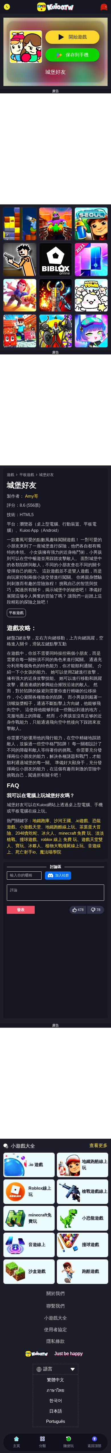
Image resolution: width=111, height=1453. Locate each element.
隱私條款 (55, 1341)
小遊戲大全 (55, 1318)
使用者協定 (55, 1329)
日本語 (55, 1411)
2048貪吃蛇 (26, 833)
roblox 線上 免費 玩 (59, 839)
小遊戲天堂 (30, 827)
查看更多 (98, 1145)
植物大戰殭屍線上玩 (64, 846)
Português (55, 1421)
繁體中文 (55, 1380)
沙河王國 (62, 820)
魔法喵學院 (50, 852)
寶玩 (19, 846)
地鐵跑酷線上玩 (60, 827)
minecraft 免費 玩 (75, 833)
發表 (20, 910)
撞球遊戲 (28, 839)
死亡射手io (25, 852)
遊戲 (10, 475)
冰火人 (48, 833)
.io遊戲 (81, 820)
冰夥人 (34, 846)
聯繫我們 (55, 1306)
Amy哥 (31, 496)
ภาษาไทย (55, 1390)
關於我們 (55, 1293)
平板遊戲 (26, 475)
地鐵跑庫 (41, 820)
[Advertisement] (55, 148)
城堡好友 (46, 475)
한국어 (55, 1400)
